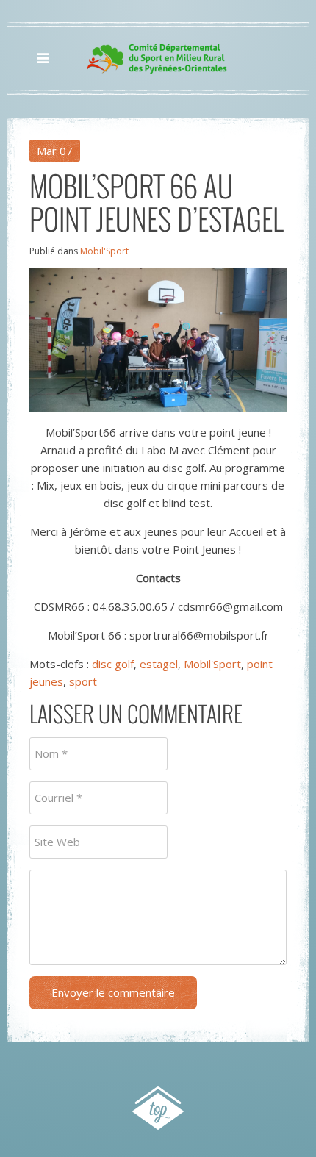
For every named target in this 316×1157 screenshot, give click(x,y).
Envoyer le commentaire (113, 992)
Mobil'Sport (104, 251)
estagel (159, 663)
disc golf (113, 663)
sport (83, 681)
